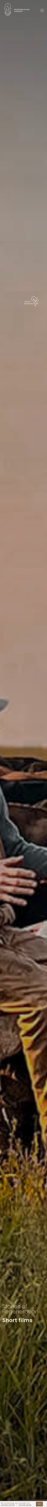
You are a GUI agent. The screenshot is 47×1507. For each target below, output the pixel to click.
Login (42, 17)
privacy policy (8, 1505)
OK (39, 1504)
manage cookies (25, 1505)
